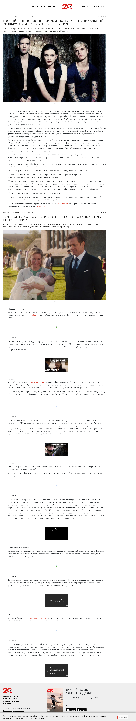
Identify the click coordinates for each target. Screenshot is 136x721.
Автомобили (99, 6)
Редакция (7, 704)
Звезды (35, 6)
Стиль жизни (86, 6)
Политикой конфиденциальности (32, 718)
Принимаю (123, 717)
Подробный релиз (31, 315)
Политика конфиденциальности (13, 711)
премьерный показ (37, 382)
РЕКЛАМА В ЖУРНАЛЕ (11, 701)
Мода (43, 6)
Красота (51, 6)
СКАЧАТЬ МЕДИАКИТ (10, 696)
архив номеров (71, 701)
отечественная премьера (36, 618)
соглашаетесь (9, 718)
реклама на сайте (10, 699)
